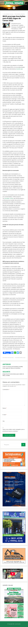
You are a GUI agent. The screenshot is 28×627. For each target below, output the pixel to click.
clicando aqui (19, 69)
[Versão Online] (14, 603)
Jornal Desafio (21, 14)
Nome (5, 408)
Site (3, 421)
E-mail (5, 414)
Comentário (6, 389)
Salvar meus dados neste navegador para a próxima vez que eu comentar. (14, 430)
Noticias (11, 357)
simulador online (8, 198)
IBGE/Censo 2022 (21, 357)
